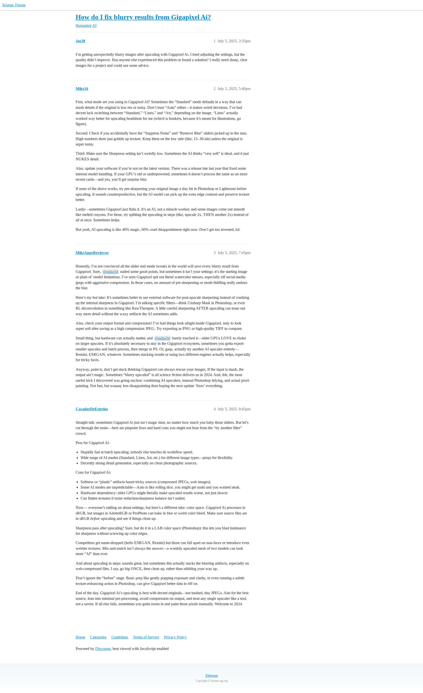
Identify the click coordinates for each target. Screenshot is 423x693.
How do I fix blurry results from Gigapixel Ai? (143, 17)
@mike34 (110, 272)
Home (80, 637)
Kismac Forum (13, 5)
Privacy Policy (175, 637)
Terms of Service (146, 637)
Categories (98, 637)
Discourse (103, 649)
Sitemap (211, 675)
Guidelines (119, 637)
